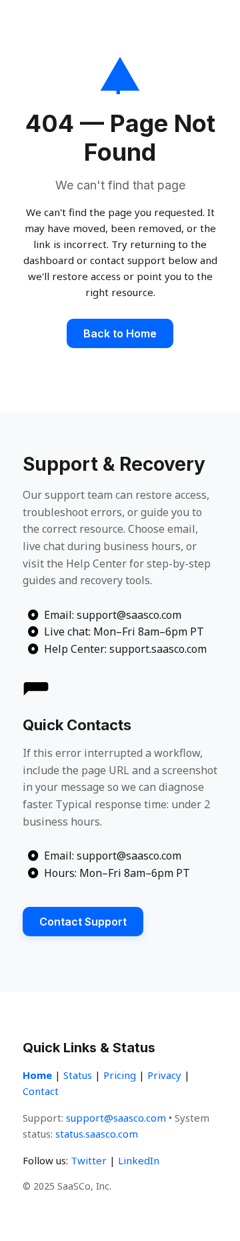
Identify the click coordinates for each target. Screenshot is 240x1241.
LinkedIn (138, 1160)
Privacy (164, 1075)
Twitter (89, 1160)
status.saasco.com (96, 1133)
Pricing (119, 1075)
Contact (41, 1091)
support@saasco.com (116, 1117)
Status (77, 1075)
